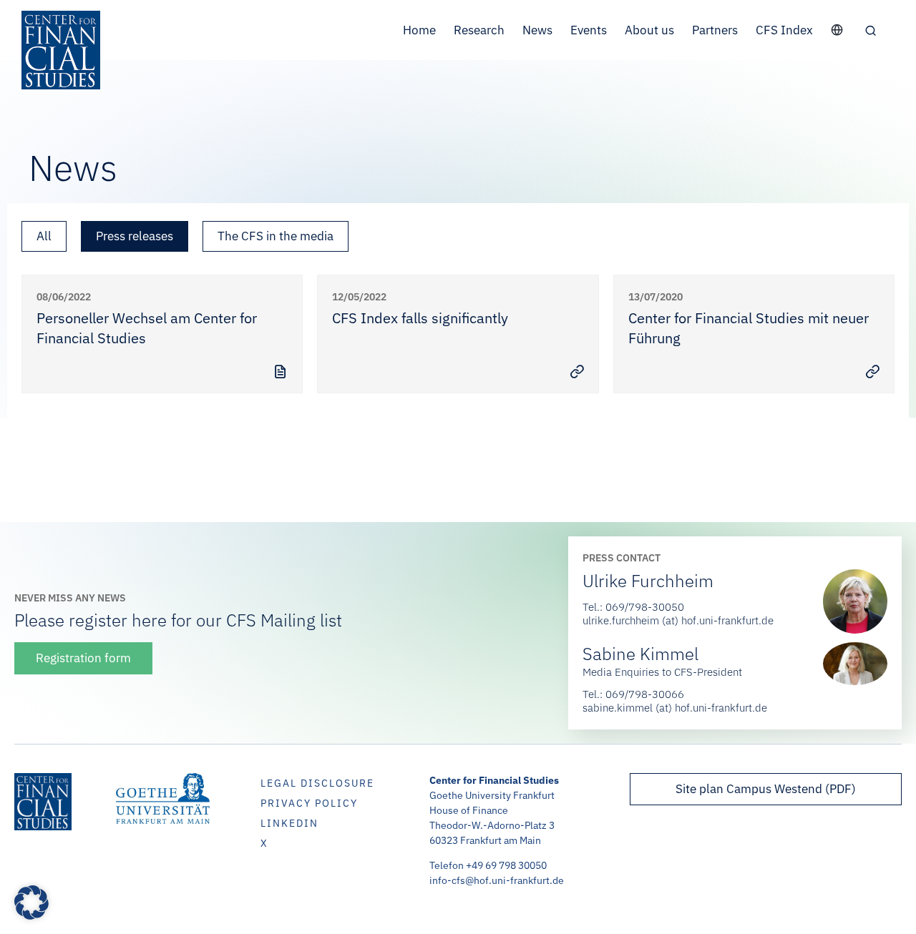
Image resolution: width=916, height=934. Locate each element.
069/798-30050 (644, 607)
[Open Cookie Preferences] (31, 915)
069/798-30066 (644, 694)
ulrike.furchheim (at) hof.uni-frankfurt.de (678, 620)
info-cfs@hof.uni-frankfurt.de (496, 880)
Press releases (134, 236)
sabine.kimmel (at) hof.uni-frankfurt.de (675, 707)
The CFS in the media (275, 236)
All (44, 236)
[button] (870, 30)
